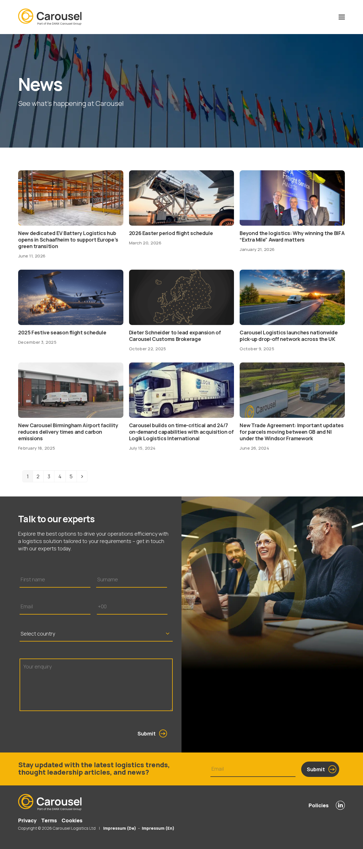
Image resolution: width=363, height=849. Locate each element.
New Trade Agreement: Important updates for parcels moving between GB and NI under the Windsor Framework (291, 432)
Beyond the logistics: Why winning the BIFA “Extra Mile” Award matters (292, 236)
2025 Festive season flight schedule (62, 332)
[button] (342, 17)
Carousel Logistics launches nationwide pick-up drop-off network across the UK (288, 335)
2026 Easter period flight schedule (171, 233)
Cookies (72, 820)
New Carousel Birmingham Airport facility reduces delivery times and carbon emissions (68, 432)
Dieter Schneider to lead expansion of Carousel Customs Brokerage (175, 335)
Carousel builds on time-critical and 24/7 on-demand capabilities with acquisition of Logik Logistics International (181, 432)
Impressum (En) (158, 828)
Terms (49, 820)
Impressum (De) (119, 828)
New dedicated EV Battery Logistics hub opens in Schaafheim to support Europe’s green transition (68, 240)
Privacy (27, 820)
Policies (319, 805)
